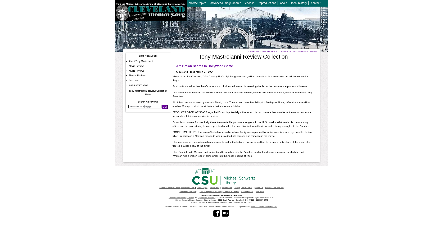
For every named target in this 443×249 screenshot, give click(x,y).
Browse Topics (202, 188)
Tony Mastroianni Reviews (292, 51)
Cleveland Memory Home (274, 188)
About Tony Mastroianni (141, 61)
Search (224, 8)
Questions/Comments (187, 192)
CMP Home (253, 51)
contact (315, 3)
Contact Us (259, 188)
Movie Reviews (136, 66)
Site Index (260, 192)
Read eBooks (214, 188)
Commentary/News (138, 85)
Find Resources (246, 188)
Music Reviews (136, 71)
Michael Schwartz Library (185, 200)
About (236, 188)
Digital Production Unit (206, 198)
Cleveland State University (206, 200)
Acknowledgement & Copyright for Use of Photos (219, 192)
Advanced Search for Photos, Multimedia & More (177, 188)
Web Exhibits (268, 51)
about (283, 3)
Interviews (134, 80)
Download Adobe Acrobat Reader (264, 207)
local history (299, 3)
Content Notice (247, 192)
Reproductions (227, 188)
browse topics (197, 3)
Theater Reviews (137, 75)
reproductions (267, 3)
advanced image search (225, 3)
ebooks (250, 3)
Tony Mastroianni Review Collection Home (148, 93)
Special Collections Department (181, 198)
